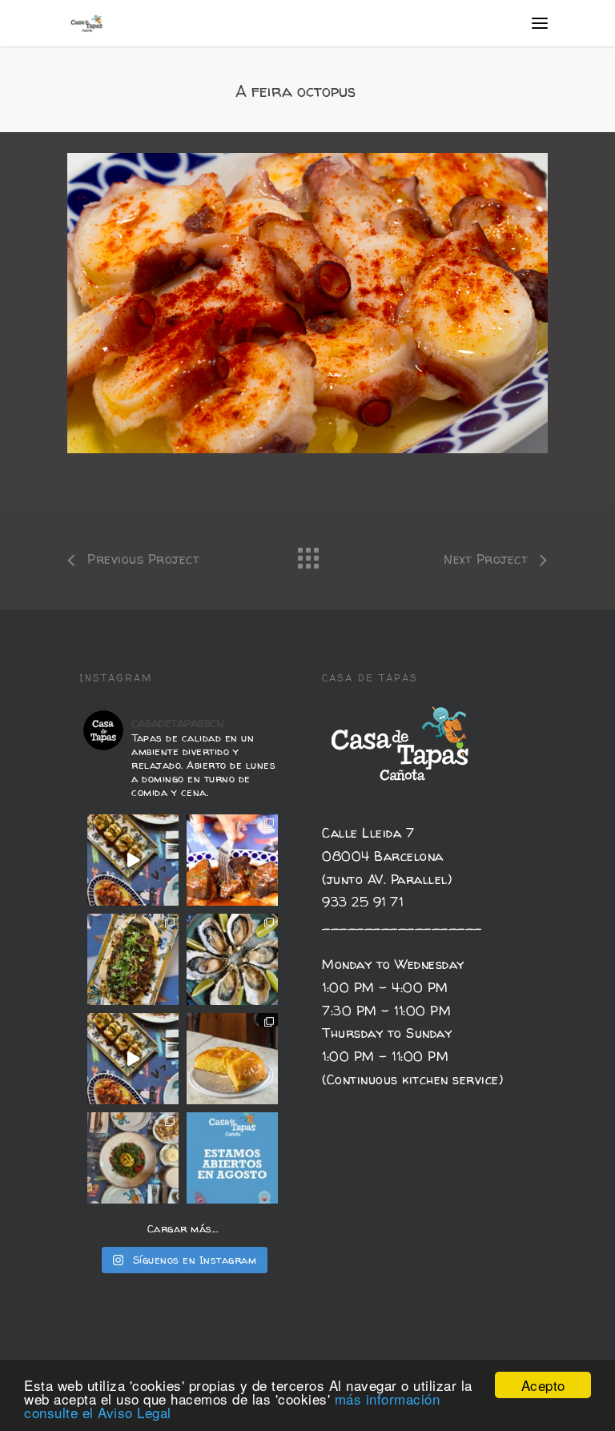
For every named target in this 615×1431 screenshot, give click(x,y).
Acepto (543, 1385)
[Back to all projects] (307, 554)
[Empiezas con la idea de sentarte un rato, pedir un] (133, 860)
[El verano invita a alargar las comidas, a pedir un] (232, 1158)
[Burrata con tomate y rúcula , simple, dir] (133, 1158)
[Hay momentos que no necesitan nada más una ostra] (232, 959)
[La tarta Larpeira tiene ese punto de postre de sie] (232, 1058)
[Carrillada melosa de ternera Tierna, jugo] (232, 860)
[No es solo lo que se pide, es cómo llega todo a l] (133, 1058)
